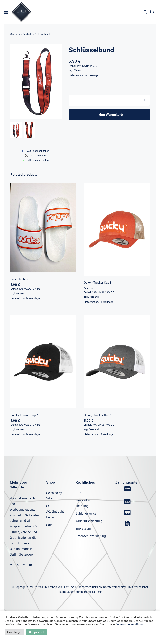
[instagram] (24, 565)
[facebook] (11, 565)
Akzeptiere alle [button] (37, 632)
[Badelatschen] (43, 227)
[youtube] (30, 565)
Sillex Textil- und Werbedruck (80, 587)
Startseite (15, 34)
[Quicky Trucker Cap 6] (117, 361)
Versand (78, 70)
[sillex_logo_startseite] (21, 3)
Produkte (27, 34)
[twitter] (17, 565)
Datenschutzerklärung (130, 624)
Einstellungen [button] (14, 632)
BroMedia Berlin (92, 591)
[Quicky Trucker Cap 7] (43, 361)
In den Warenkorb (109, 115)
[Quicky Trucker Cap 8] (117, 229)
